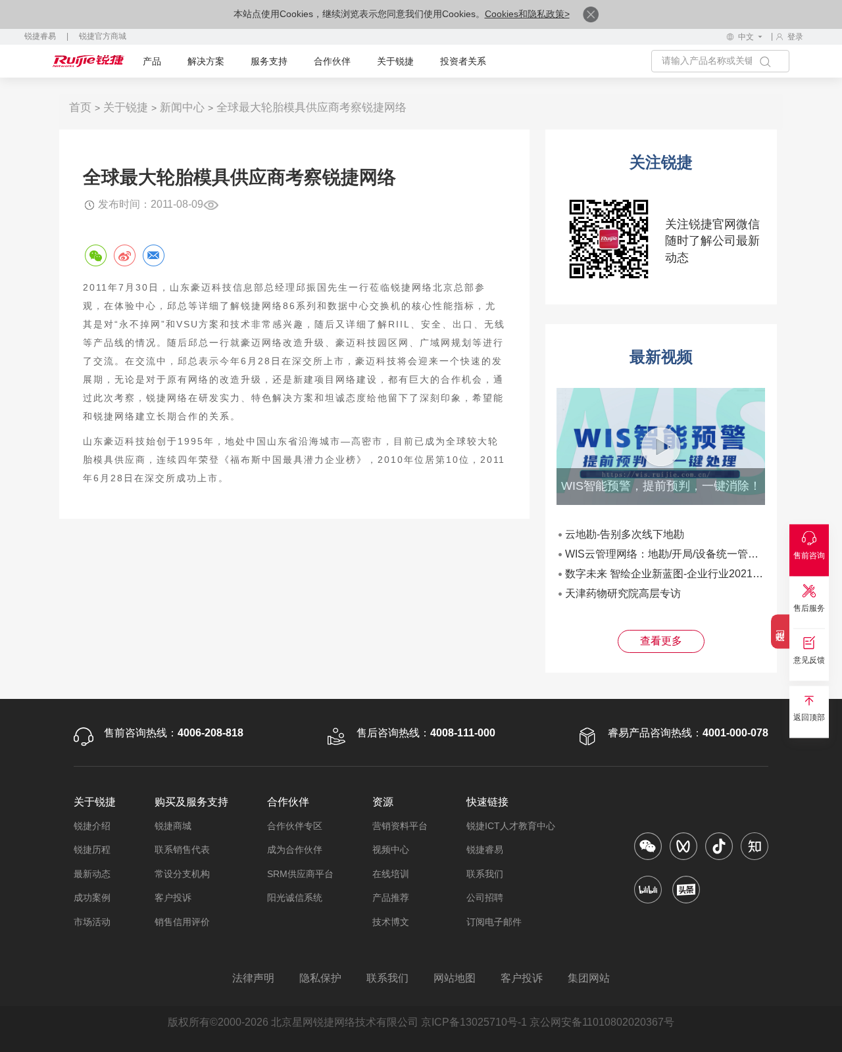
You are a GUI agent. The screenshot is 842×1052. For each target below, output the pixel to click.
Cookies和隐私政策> (527, 14)
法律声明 (253, 978)
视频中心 (390, 849)
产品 (152, 61)
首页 (80, 107)
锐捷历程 (92, 849)
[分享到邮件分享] (153, 255)
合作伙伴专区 (294, 826)
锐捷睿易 (40, 36)
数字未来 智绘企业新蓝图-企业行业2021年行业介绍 (685, 573)
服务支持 (269, 61)
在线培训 (390, 874)
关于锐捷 (395, 61)
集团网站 (589, 978)
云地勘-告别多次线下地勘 (624, 534)
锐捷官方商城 (102, 36)
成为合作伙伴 (294, 849)
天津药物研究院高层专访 (623, 593)
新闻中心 (182, 107)
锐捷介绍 (92, 826)
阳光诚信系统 (294, 897)
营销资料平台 (400, 826)
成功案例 (92, 897)
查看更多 (661, 640)
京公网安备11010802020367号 (602, 1022)
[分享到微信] (95, 255)
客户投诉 (173, 897)
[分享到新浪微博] (124, 255)
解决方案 (205, 61)
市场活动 (92, 922)
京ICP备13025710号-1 (474, 1022)
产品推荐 (390, 897)
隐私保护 (320, 978)
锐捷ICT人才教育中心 (510, 826)
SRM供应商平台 (300, 874)
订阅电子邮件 (494, 922)
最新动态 (92, 874)
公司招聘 (484, 897)
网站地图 (454, 978)
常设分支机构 (182, 874)
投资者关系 (463, 61)
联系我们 (484, 874)
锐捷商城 (173, 826)
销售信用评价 (182, 922)
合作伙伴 (332, 61)
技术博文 (390, 922)
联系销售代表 (182, 849)
